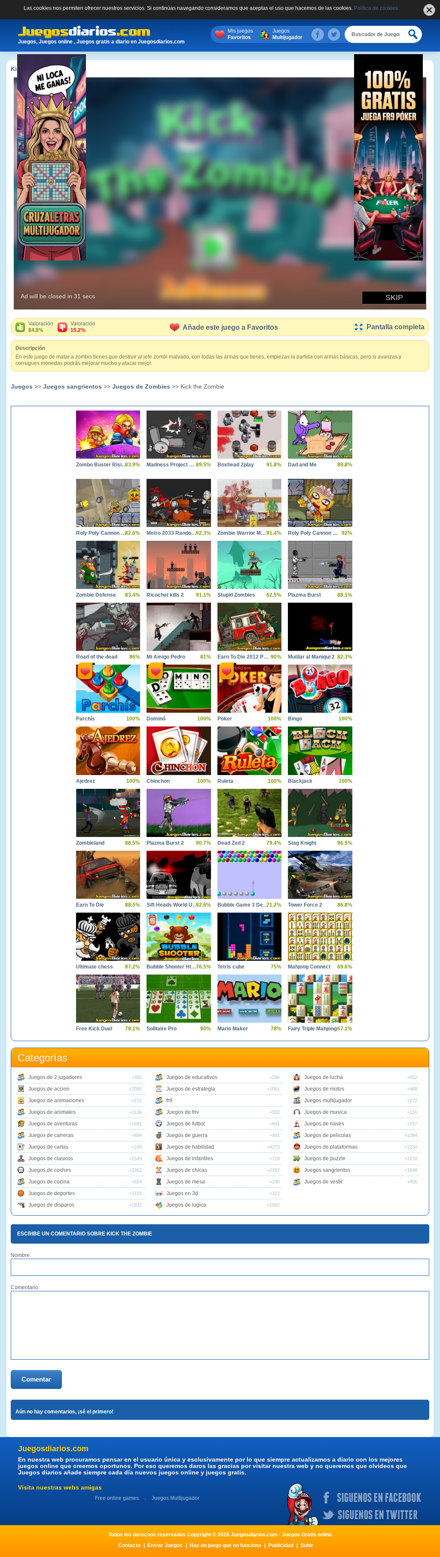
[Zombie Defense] (108, 565)
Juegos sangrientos (72, 386)
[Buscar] (413, 34)
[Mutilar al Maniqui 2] (320, 627)
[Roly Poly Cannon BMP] (320, 503)
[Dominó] (179, 689)
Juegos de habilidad (190, 1147)
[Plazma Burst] (320, 565)
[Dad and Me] (320, 435)
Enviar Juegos (165, 1545)
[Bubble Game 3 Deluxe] (249, 875)
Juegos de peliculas (327, 1135)
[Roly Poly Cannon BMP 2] (108, 503)
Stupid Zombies (236, 595)
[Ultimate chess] (108, 937)
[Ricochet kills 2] (179, 565)
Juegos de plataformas (331, 1147)
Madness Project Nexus (172, 465)
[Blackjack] (320, 750)
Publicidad (280, 1545)
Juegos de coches (49, 1170)
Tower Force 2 (305, 905)
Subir (306, 1545)
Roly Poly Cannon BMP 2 (101, 533)
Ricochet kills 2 (165, 595)
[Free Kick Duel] (108, 999)
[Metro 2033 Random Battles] (179, 503)
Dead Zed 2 (231, 843)
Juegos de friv (182, 1112)
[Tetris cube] (249, 937)
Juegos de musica (325, 1112)
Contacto (129, 1545)
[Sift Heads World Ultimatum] (179, 875)
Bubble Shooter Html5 (172, 967)
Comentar (36, 1379)
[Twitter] (333, 34)
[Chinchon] (179, 750)
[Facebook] (317, 34)
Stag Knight (302, 843)
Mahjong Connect (309, 967)
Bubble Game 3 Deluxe (243, 905)
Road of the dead (96, 657)
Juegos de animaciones (56, 1100)
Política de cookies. (376, 8)
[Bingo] (320, 689)
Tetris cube (230, 967)
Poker (224, 719)
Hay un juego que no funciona (225, 1545)
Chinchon (158, 781)
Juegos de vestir (323, 1182)
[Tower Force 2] (320, 875)
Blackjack (300, 781)
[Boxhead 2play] (249, 435)
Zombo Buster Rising (101, 465)
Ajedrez (85, 781)
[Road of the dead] (108, 627)
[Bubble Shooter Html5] (179, 937)
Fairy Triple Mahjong (312, 1029)
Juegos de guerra (187, 1135)
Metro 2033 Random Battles (172, 533)
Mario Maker (232, 1029)
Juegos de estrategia (190, 1089)
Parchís (85, 719)
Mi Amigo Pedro (166, 657)
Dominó (156, 719)
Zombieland (90, 843)
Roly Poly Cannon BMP (313, 533)
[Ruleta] (249, 750)
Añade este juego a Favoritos (230, 327)
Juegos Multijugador (175, 1498)
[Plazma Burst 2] (179, 813)
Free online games (117, 1498)
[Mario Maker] (249, 999)
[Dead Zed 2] (249, 813)
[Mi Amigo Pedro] (179, 627)
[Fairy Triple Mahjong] (320, 999)
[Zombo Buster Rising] (108, 435)
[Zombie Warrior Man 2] (249, 503)
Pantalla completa (396, 327)
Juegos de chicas (186, 1170)
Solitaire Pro (162, 1029)
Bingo (295, 719)
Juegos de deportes (51, 1193)
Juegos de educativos (191, 1077)
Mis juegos (240, 34)
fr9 (169, 1100)
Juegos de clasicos (50, 1158)
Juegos (287, 34)
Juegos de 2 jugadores (55, 1077)
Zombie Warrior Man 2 (243, 533)
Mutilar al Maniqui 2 (311, 657)
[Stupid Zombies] (249, 565)
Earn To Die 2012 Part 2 (243, 657)
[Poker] (249, 689)
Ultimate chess (94, 967)
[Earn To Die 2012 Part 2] (249, 627)
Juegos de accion (49, 1089)
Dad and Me (302, 465)
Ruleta (225, 781)
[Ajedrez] (108, 750)
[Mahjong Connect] (320, 937)
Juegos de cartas (48, 1147)
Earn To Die (90, 905)
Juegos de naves (324, 1124)
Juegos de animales (52, 1112)
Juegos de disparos (51, 1205)
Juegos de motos (324, 1089)
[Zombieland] (108, 813)
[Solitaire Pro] (179, 999)
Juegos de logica (186, 1205)
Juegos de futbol (185, 1124)
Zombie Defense (96, 595)
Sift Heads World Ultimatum (172, 905)
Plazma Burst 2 (165, 843)
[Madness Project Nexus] (179, 435)
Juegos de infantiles (189, 1158)
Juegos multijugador (328, 1100)
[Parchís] (108, 689)
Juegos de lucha (323, 1077)
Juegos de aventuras (52, 1124)
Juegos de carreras (50, 1135)
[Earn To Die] (108, 875)
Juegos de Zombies (141, 386)
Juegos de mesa (185, 1182)
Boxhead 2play (235, 465)
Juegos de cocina (49, 1182)
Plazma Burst (304, 595)
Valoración (40, 327)
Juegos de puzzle (324, 1158)
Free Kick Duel (94, 1029)
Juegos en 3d (182, 1193)
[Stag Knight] (320, 813)
